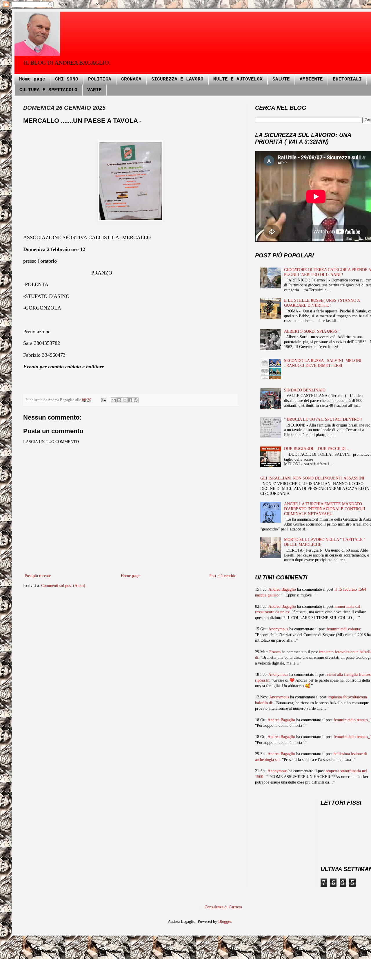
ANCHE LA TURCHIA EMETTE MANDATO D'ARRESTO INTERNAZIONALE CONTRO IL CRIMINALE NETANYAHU (325, 509)
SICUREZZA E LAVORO (177, 79)
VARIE (94, 90)
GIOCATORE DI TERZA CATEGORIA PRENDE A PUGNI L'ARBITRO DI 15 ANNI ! (327, 272)
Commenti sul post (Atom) (63, 585)
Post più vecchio (222, 576)
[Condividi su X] (125, 400)
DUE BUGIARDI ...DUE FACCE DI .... (318, 448)
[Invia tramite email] (114, 400)
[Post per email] (103, 400)
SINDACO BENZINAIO (304, 390)
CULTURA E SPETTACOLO (48, 90)
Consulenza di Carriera (223, 907)
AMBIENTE (311, 79)
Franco (275, 652)
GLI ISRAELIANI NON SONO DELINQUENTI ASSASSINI (312, 478)
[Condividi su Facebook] (130, 400)
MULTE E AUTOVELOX (238, 79)
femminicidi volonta (343, 629)
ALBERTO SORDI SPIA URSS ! (312, 331)
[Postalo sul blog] (119, 400)
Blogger (224, 921)
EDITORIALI (347, 79)
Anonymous (278, 629)
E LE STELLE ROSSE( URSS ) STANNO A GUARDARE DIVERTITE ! (322, 303)
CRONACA (131, 79)
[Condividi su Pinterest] (136, 400)
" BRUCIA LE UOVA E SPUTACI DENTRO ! (323, 419)
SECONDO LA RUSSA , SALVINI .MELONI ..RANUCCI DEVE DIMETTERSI (322, 363)
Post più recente (38, 576)
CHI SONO (66, 79)
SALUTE (281, 79)
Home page (32, 79)
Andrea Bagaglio (282, 589)
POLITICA (99, 79)
